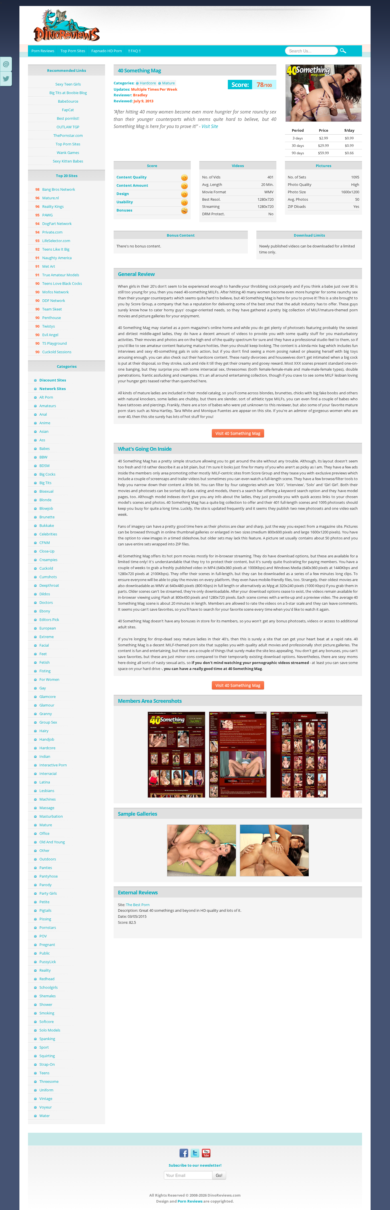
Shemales (47, 995)
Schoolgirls (48, 987)
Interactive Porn (53, 765)
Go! (219, 1175)
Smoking (46, 1013)
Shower (45, 1004)
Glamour (46, 705)
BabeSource (68, 101)
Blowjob (46, 508)
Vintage (45, 1098)
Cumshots (48, 576)
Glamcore (47, 696)
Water (44, 1115)
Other (44, 850)
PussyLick (47, 961)
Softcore (46, 1021)
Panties (45, 867)
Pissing (45, 918)
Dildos (44, 593)
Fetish (44, 662)
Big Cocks (47, 474)
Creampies (48, 559)
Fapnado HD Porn (106, 50)
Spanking (47, 1038)
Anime (44, 422)
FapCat (68, 109)
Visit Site (210, 126)
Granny (45, 713)
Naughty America (57, 257)
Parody (45, 884)
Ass (42, 439)
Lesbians (46, 790)
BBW (43, 457)
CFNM (44, 542)
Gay (42, 688)
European (47, 628)
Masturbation (51, 816)
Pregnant (47, 944)
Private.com (52, 232)
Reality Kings (53, 206)
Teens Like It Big (55, 249)
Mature (45, 824)
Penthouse (51, 317)
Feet (43, 653)
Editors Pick (49, 619)
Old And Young (52, 841)
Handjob (46, 739)
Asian (44, 431)
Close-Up (47, 551)
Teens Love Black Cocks (62, 283)
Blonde (45, 499)
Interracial (48, 773)
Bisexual (46, 491)
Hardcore (47, 747)
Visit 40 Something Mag (238, 433)
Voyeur (45, 1107)
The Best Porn (138, 904)
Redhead (47, 978)
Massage (46, 807)
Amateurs (47, 405)
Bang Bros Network (58, 189)
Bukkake (46, 525)
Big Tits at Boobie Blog (68, 92)
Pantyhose (48, 876)
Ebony (44, 611)
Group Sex (48, 722)
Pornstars (47, 927)
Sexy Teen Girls (68, 84)
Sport (44, 1047)
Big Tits (45, 482)
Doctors (46, 602)
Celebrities (48, 534)
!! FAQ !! (134, 50)
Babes (44, 448)
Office (44, 833)
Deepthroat (49, 585)
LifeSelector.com (56, 240)
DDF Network (53, 300)
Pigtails (45, 910)
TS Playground (54, 343)
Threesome (49, 1081)
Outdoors (47, 859)
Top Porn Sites (73, 50)
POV (43, 936)
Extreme (46, 636)
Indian (44, 756)
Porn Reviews (42, 50)
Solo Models (49, 1030)
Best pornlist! (68, 118)
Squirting (47, 1055)
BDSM (44, 465)
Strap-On (47, 1064)
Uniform (46, 1090)
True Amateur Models (60, 274)
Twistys (48, 326)
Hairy (44, 730)
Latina (44, 782)
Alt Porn (46, 397)
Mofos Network (55, 292)
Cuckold (46, 568)
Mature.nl (50, 197)
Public (44, 953)
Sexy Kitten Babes (68, 161)
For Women (49, 679)
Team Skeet (52, 309)
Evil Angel (50, 334)
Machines (47, 799)
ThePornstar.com (68, 135)
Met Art (48, 266)
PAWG (47, 215)
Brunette (47, 516)
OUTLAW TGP (68, 126)
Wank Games (68, 152)
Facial (44, 645)
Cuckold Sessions (56, 351)
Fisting (45, 670)
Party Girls (48, 893)
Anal (43, 414)
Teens (44, 1072)
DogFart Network (57, 223)
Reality (45, 970)
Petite (44, 901)
